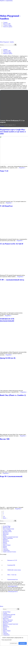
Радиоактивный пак (12, 579)
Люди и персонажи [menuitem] (8, 620)
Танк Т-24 (4, 171)
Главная (5, 22)
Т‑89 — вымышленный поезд (12, 280)
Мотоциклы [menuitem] (6, 626)
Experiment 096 (11, 565)
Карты (4, 535)
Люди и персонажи (8, 538)
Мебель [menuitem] (5, 628)
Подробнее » (22, 167)
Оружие (5, 543)
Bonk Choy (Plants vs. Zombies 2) (13, 395)
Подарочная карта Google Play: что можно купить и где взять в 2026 (13, 132)
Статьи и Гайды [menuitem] (7, 617)
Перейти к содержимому (6, 0)
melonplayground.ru (13, 586)
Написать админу (7, 26)
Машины (5, 539)
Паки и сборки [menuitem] (7, 630)
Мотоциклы (6, 541)
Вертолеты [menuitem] (6, 618)
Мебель (5, 542)
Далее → (5, 518)
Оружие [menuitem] (5, 629)
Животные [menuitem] (5, 622)
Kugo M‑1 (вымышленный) (11, 476)
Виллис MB (4, 439)
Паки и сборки (7, 545)
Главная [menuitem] (5, 613)
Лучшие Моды (6, 526)
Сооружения (6, 550)
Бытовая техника (7, 531)
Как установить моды (8, 528)
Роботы (5, 547)
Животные (5, 534)
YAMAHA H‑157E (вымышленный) (7, 320)
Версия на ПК (6, 23)
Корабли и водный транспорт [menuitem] (10, 624)
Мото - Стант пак (11, 574)
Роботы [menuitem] (5, 632)
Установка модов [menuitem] (7, 616)
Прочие (5, 546)
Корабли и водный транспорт (10, 537)
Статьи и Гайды (7, 25)
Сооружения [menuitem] (6, 634)
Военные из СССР (12, 560)
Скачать (2, 126)
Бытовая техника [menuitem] (7, 621)
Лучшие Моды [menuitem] (6, 611)
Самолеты (5, 549)
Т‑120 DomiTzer (6, 206)
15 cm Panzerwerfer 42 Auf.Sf (11, 244)
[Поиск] (15, 45)
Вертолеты (6, 533)
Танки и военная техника (9, 551)
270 (4, 516)
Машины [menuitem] (5, 625)
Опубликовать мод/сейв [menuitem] (9, 614)
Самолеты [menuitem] (5, 633)
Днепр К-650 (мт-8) (7, 358)
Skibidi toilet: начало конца (14, 570)
